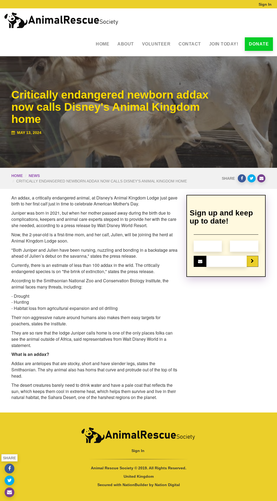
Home (102, 44)
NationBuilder (135, 485)
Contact (190, 44)
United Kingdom (139, 476)
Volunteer (156, 44)
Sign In (265, 4)
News (34, 175)
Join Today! (223, 44)
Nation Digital (167, 485)
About (125, 44)
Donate (259, 44)
